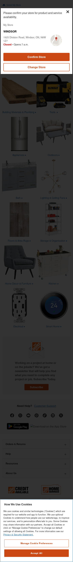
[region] (36, 530)
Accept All (36, 553)
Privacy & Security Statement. (18, 534)
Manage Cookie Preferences (36, 543)
